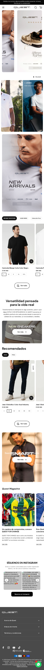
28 (4, 411)
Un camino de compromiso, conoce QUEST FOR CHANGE (17, 530)
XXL (24, 274)
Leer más (4, 544)
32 (14, 411)
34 (19, 411)
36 (24, 411)
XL (19, 274)
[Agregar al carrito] (31, 261)
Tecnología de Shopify (19, 664)
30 (9, 411)
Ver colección (17, 86)
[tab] (9, 218)
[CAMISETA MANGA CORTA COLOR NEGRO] (18, 244)
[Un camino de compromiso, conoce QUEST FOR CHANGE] (18, 509)
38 (29, 411)
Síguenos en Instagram (22, 594)
